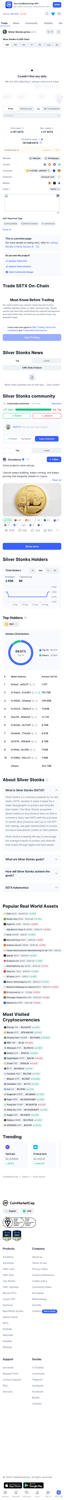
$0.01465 (28, 1037)
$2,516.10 (24, 1047)
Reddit (35, 1397)
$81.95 (25, 1058)
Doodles (7, 1341)
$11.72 (23, 1083)
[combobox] (32, 115)
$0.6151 (24, 1125)
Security (36, 1305)
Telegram (37, 1379)
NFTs (6, 1323)
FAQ (5, 1385)
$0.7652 (20, 1089)
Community (38, 1373)
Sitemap (7, 1347)
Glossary (8, 1391)
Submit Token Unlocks (20, 266)
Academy (8, 1256)
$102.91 (22, 1053)
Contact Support (12, 1379)
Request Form (10, 1373)
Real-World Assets (13, 1311)
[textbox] (36, 429)
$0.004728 (26, 1104)
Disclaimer (38, 1293)
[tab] (39, 108)
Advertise (8, 1262)
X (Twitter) (38, 1367)
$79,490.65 (24, 1032)
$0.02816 (23, 1114)
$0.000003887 (25, 1099)
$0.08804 (25, 1094)
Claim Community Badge (21, 272)
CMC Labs (9, 1268)
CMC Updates (11, 1286)
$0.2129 (23, 1073)
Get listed (8, 1367)
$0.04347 (23, 1027)
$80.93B (14, 14)
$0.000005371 (27, 1109)
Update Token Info (18, 261)
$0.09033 (19, 1068)
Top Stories (9, 1280)
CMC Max (8, 1274)
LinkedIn (37, 1403)
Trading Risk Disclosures (35, 330)
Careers (36, 1311)
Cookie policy (39, 1280)
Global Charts (10, 1317)
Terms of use (39, 1262)
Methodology (39, 1299)
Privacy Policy (40, 1268)
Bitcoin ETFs (10, 1293)
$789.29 (22, 1063)
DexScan (8, 1305)
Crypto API (9, 1299)
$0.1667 (23, 1078)
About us (37, 1256)
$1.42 (20, 1042)
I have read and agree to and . (32, 329)
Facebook (37, 1391)
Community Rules (42, 1286)
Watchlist (8, 1335)
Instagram (38, 1385)
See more (56, 403)
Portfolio (7, 1329)
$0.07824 (24, 1120)
